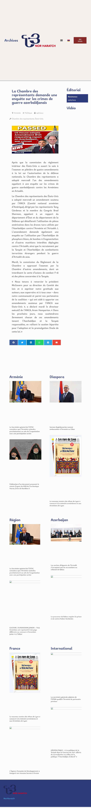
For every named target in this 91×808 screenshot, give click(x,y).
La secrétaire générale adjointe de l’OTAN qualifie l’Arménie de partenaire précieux (66, 699)
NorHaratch (9, 798)
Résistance (72, 96)
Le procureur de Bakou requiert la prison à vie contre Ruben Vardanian (66, 617)
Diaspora (57, 376)
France (14, 648)
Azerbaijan (59, 519)
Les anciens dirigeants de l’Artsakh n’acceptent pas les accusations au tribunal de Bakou (64, 567)
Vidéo (71, 107)
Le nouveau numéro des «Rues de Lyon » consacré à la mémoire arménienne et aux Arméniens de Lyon (65, 503)
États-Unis (39, 118)
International (61, 648)
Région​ (14, 519)
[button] (61, 40)
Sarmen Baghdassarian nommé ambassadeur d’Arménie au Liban (62, 428)
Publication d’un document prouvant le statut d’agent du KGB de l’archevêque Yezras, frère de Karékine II (24, 486)
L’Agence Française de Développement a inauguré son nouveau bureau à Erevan (24, 772)
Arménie (17, 113)
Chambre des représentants (23, 118)
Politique (28, 113)
